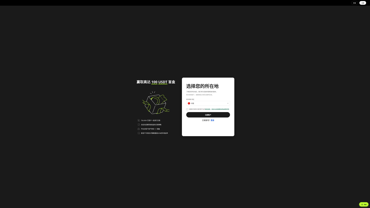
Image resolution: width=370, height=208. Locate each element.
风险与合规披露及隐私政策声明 (220, 109)
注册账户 (208, 115)
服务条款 (207, 109)
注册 (362, 3)
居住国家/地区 (190, 99)
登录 (354, 3)
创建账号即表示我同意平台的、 (209, 109)
